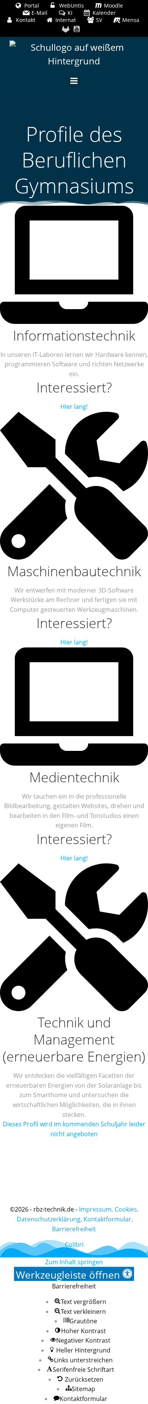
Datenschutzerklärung (48, 1219)
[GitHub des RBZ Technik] (65, 29)
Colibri (74, 1244)
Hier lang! (74, 406)
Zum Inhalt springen (74, 1262)
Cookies (126, 1209)
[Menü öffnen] (74, 81)
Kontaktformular (107, 1219)
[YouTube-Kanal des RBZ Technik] (77, 29)
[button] (74, 1274)
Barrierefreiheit (74, 1229)
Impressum (95, 1209)
